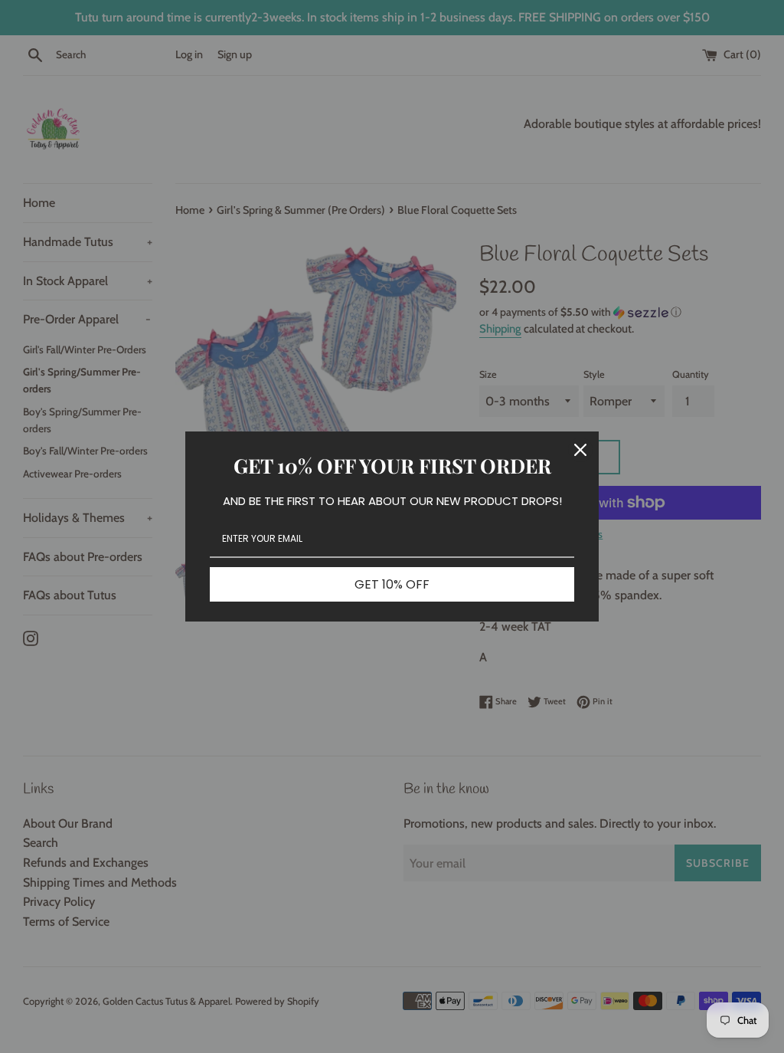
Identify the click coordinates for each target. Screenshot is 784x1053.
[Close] (580, 449)
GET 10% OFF (392, 584)
